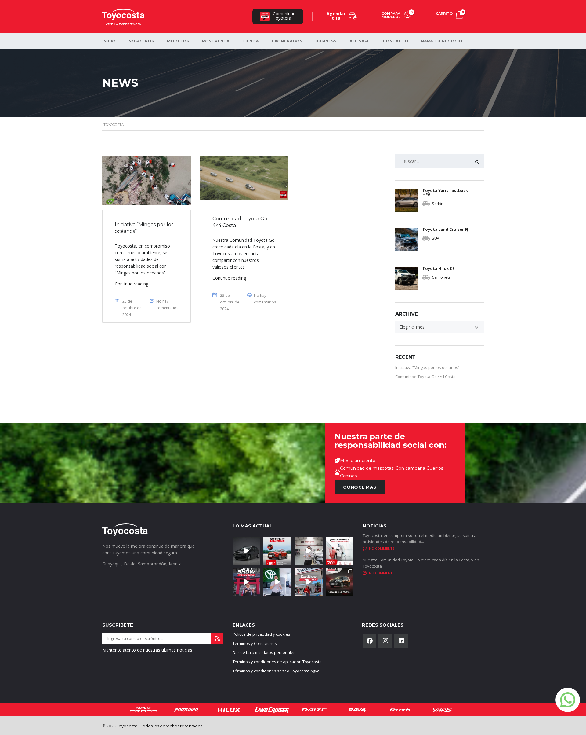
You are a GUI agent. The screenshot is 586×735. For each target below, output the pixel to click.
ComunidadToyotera (284, 16)
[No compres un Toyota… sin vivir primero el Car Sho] (340, 582)
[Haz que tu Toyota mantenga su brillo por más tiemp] (277, 551)
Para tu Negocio (441, 41)
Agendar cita (336, 16)
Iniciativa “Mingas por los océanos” (427, 367)
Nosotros (141, 41)
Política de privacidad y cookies (261, 634)
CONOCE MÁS (359, 487)
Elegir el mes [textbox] (412, 327)
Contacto (395, 41)
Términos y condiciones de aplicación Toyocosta (277, 661)
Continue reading (131, 284)
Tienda (250, 41)
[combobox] (439, 327)
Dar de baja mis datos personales (264, 652)
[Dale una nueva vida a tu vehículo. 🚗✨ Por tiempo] (340, 551)
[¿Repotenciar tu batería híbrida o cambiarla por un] (309, 551)
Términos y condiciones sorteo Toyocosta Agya (276, 671)
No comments (381, 548)
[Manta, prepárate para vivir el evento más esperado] (309, 582)
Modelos (178, 41)
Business (326, 41)
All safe (359, 41)
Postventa (216, 41)
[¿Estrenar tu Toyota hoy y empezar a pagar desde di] (277, 582)
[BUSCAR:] (439, 161)
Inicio (109, 41)
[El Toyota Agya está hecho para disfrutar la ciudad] (247, 551)
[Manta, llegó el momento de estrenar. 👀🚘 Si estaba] (247, 582)
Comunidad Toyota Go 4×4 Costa (425, 376)
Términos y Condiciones (255, 643)
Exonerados (287, 41)
